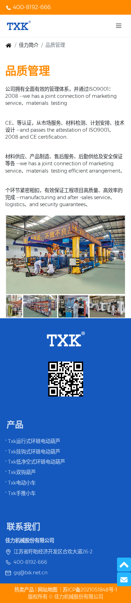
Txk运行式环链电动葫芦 (34, 441)
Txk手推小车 (22, 493)
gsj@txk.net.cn (31, 572)
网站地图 (47, 590)
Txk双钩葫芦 (22, 472)
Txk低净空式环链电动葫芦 (36, 462)
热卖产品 (24, 590)
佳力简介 (28, 45)
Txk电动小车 (22, 483)
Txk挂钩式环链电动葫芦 (34, 452)
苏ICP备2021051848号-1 (90, 590)
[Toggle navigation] (118, 25)
